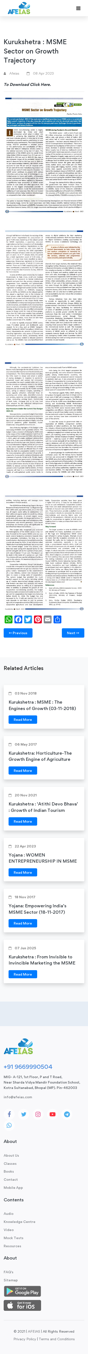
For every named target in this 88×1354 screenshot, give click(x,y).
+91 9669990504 (28, 1066)
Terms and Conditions (57, 1339)
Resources (12, 1246)
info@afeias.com (18, 1097)
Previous (19, 633)
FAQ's (8, 1272)
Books (9, 1171)
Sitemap (11, 1280)
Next (71, 633)
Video (9, 1230)
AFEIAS (34, 1331)
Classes (10, 1163)
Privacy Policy (24, 1339)
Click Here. (40, 84)
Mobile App (13, 1187)
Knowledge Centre (19, 1222)
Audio (8, 1213)
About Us (11, 1155)
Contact (11, 1179)
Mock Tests (13, 1238)
